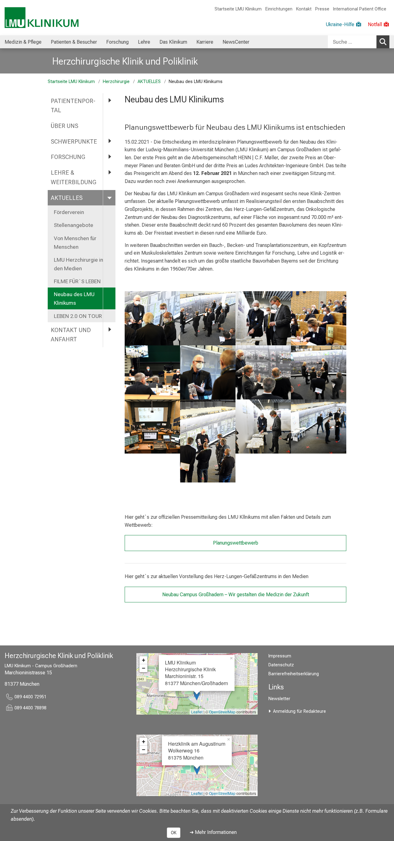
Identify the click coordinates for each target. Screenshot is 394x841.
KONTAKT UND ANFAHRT (71, 335)
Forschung (117, 42)
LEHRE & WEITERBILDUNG (73, 177)
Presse (322, 9)
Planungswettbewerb (235, 543)
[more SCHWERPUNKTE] (109, 141)
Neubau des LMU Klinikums (74, 298)
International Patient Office (359, 9)
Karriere (204, 42)
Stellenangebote (73, 225)
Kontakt (304, 9)
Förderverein (69, 212)
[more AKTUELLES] (109, 197)
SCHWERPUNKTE (74, 141)
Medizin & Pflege (23, 42)
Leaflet (197, 711)
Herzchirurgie (116, 81)
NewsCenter (236, 42)
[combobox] (358, 41)
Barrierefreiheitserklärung (293, 673)
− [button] (143, 668)
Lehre (144, 42)
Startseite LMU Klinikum (238, 9)
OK (173, 832)
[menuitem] (23, 42)
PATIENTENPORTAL (73, 105)
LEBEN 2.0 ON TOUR (78, 316)
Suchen (382, 41)
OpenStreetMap (222, 711)
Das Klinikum (173, 42)
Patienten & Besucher (74, 42)
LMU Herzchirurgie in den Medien (78, 264)
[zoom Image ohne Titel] (152, 318)
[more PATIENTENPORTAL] (109, 101)
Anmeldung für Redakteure (299, 711)
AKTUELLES (149, 81)
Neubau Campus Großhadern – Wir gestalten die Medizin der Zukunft (235, 594)
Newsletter (279, 698)
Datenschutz (281, 665)
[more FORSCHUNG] (109, 157)
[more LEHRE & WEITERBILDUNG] (109, 172)
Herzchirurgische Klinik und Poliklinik (125, 61)
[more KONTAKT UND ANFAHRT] (109, 330)
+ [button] (143, 660)
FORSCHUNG (68, 157)
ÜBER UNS (65, 125)
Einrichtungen (278, 9)
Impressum (279, 656)
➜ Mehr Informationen (213, 832)
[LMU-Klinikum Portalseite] (41, 17)
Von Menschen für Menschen (75, 242)
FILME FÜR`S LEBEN (78, 281)
